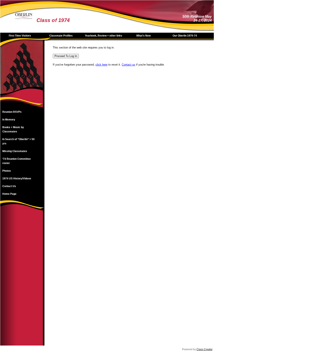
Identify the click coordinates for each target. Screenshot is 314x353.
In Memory (8, 119)
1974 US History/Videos (16, 178)
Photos (6, 170)
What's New (143, 35)
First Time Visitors (20, 35)
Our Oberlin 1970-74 (185, 35)
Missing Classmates (14, 151)
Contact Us (9, 186)
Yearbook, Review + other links (103, 35)
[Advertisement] (21, 281)
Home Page (9, 193)
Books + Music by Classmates (13, 129)
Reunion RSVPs (12, 111)
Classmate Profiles (61, 35)
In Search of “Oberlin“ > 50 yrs (18, 141)
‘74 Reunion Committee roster (16, 161)
